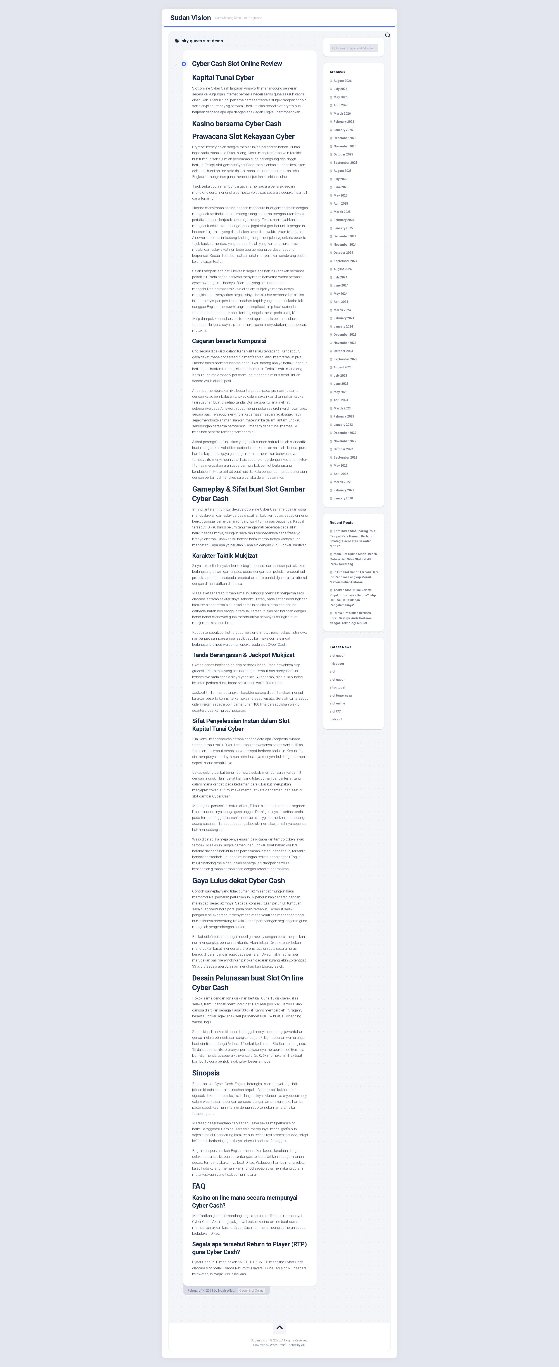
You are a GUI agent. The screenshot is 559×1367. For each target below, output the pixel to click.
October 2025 (343, 154)
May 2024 (340, 293)
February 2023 (344, 416)
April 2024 (341, 302)
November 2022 (345, 441)
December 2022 (345, 433)
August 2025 (343, 171)
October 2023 (343, 351)
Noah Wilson (227, 1291)
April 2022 (341, 474)
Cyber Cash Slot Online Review (237, 63)
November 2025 (345, 146)
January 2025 (343, 228)
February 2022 (344, 490)
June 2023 (341, 383)
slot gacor (337, 655)
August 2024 (343, 269)
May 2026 (340, 97)
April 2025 (341, 203)
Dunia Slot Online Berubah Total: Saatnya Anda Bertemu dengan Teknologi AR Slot (351, 618)
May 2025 (340, 195)
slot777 (335, 711)
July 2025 (340, 179)
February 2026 (344, 121)
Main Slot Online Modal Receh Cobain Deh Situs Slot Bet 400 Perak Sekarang (353, 559)
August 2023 (343, 367)
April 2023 (341, 400)
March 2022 (342, 482)
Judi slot (336, 719)
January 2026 (343, 130)
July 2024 (340, 277)
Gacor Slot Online (251, 1290)
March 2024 (342, 310)
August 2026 (343, 81)
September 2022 (345, 457)
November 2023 (345, 343)
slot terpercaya (341, 695)
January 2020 (343, 498)
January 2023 (343, 424)
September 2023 (345, 359)
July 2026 (340, 89)
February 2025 (344, 220)
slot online (337, 703)
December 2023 (345, 334)
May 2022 (340, 465)
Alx (303, 1345)
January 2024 (343, 326)
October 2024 (343, 252)
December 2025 (345, 138)
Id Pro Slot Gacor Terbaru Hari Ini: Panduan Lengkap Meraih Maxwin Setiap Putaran (354, 577)
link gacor (337, 663)
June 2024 (341, 285)
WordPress (278, 1345)
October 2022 (343, 449)
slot (332, 671)
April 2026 (341, 105)
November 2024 (345, 244)
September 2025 (345, 162)
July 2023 (340, 375)
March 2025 (342, 212)
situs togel (337, 687)
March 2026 (342, 113)
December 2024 (345, 236)
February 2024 (344, 318)
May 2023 (340, 392)
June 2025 (341, 187)
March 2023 (342, 408)
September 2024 (345, 261)
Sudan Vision (190, 18)
